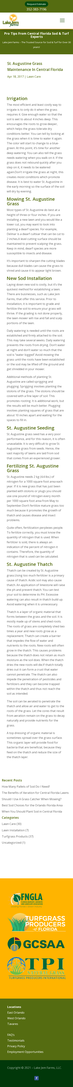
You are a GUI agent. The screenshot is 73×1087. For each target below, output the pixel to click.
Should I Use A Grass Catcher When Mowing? (31, 799)
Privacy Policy (16, 1046)
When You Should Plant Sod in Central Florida (32, 811)
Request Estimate (36, 4)
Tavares (12, 1024)
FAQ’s (11, 1035)
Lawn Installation (13, 830)
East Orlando (15, 1012)
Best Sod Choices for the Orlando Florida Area (32, 805)
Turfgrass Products (15, 836)
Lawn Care (34, 77)
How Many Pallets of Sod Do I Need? (26, 787)
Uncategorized (11, 843)
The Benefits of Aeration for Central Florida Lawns (35, 793)
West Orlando (16, 1018)
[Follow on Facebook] (36, 1078)
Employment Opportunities (25, 1052)
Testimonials (15, 1040)
